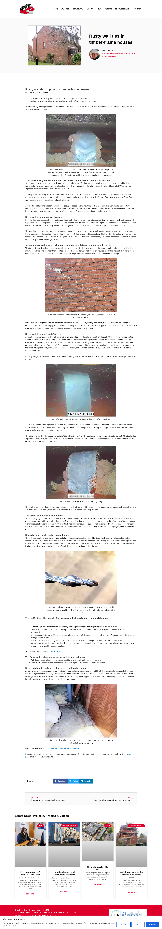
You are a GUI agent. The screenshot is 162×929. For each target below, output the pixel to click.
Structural (78, 9)
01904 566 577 (32, 915)
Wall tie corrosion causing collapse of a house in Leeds (131, 874)
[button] (60, 781)
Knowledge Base (122, 9)
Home (55, 9)
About (90, 9)
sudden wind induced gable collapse (64, 748)
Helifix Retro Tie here (54, 651)
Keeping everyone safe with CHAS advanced (30, 873)
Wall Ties (65, 9)
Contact (137, 9)
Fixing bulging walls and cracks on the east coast (64, 873)
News (99, 9)
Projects (108, 9)
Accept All (152, 924)
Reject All (138, 924)
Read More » (30, 894)
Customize (123, 924)
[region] (81, 922)
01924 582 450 (52, 915)
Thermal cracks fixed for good (98, 868)
